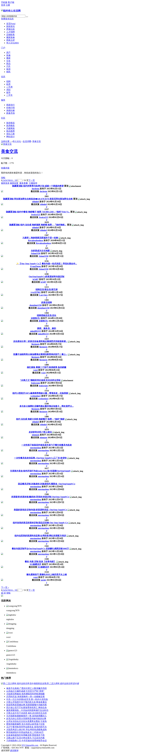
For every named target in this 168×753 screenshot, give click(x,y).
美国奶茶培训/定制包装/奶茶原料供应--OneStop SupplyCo (40, 510)
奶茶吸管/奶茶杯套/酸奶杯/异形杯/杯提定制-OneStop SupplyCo (40, 497)
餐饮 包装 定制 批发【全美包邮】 (40, 561)
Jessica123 (35, 214)
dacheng (35, 188)
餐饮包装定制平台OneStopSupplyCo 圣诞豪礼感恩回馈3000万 (40, 548)
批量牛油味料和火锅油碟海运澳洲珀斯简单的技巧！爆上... (40, 354)
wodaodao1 (35, 396)
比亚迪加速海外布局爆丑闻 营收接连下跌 (25, 735)
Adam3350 (35, 253)
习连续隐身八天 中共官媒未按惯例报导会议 (26, 740)
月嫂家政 (10, 128)
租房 (8, 84)
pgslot (43, 580)
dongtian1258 (36, 305)
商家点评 (10, 40)
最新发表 (5, 183)
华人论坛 (12, 43)
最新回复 (14, 183)
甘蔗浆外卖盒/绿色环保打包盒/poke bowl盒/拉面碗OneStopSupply (40, 471)
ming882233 (35, 331)
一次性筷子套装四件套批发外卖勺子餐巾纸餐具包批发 (46, 445)
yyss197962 (36, 292)
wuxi (35, 370)
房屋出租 (10, 29)
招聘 (8, 81)
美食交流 (36, 141)
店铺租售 (10, 34)
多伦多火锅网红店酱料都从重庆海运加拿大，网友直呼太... (47, 406)
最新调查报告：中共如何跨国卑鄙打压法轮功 (27, 710)
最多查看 (23, 183)
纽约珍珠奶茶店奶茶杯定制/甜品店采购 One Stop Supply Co (40, 523)
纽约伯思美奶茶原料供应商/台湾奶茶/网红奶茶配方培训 (40, 535)
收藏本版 (5, 168)
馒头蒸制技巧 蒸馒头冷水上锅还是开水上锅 (46, 574)
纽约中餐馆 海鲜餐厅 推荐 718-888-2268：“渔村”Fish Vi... (43, 212)
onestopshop (35, 448)
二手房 (9, 87)
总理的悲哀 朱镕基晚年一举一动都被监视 (25, 696)
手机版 (4, 2)
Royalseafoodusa (35, 240)
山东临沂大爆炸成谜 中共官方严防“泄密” (25, 691)
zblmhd (35, 201)
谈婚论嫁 (10, 110)
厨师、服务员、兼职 (46, 328)
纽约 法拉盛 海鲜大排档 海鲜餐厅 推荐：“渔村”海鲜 (40, 419)
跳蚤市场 (10, 113)
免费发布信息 (7, 19)
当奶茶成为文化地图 (40, 251)
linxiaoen (36, 344)
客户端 (11, 2)
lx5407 (35, 279)
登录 (3, 5)
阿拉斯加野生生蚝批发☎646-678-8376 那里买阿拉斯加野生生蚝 (43, 199)
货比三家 (10, 134)
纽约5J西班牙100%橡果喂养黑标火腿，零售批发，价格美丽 (40, 393)
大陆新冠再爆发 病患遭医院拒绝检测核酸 (25, 694)
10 (11, 180)
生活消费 (27, 141)
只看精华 (33, 183)
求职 (8, 90)
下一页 (31, 180)
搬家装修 (10, 37)
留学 (8, 92)
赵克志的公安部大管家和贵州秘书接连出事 (26, 718)
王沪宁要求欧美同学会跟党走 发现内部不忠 (26, 727)
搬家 (8, 58)
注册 (8, 5)
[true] (27, 16)
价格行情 (10, 108)
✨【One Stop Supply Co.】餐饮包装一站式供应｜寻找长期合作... (46, 263)
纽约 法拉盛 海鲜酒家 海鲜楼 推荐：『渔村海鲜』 (43, 225)
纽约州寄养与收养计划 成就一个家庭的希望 (43, 186)
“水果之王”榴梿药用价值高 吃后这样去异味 (40, 380)
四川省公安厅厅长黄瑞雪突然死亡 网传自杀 (26, 707)
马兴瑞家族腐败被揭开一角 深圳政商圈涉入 (26, 716)
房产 (8, 52)
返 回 (3, 593)
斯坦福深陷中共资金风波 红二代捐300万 (25, 732)
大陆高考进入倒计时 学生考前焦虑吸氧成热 (26, 729)
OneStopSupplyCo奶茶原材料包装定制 (46, 276)
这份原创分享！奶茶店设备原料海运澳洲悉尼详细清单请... (40, 341)
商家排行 (10, 105)
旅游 (8, 69)
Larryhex (43, 295)
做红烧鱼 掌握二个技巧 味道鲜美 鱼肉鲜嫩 (46, 367)
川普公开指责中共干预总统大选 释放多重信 (26, 702)
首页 (10, 24)
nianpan (35, 435)
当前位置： (6, 141)
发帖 (3, 178)
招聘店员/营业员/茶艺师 (47, 289)
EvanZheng (35, 266)
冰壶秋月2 (35, 318)
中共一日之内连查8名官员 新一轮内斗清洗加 (27, 699)
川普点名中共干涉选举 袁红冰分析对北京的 (26, 713)
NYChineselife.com (30, 745)
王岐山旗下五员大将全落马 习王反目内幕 (25, 738)
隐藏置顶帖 (17, 186)
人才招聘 (10, 32)
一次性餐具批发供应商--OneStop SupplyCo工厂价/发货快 (40, 458)
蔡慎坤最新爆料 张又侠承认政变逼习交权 (25, 724)
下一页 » (5, 587)
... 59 (15, 180)
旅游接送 (10, 123)
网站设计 (10, 136)
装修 (8, 55)
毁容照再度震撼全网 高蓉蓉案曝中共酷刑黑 (26, 705)
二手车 (9, 95)
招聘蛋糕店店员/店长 (46, 315)
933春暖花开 (35, 564)
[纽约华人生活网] (11, 10)
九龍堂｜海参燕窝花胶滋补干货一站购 (40, 238)
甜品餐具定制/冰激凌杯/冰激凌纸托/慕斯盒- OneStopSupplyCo (46, 484)
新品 (8, 63)
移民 (8, 72)
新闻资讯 (10, 26)
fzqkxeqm (35, 383)
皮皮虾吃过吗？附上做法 (40, 432)
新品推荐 (10, 131)
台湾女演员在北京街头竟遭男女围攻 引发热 (26, 721)
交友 (8, 61)
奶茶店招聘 (46, 302)
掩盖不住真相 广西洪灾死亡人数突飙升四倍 (26, 688)
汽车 (8, 66)
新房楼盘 (10, 125)
